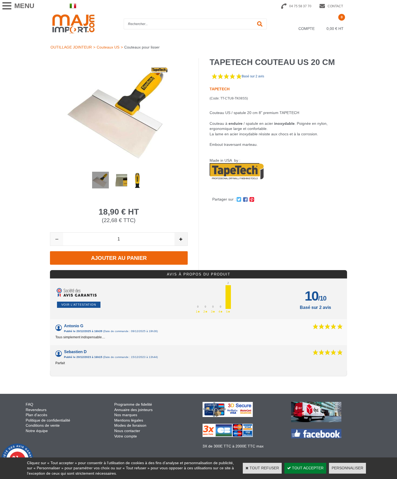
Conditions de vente (43, 425)
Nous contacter (127, 431)
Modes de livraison (130, 425)
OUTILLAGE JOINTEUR (71, 47)
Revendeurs (36, 410)
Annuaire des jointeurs (134, 410)
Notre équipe (37, 431)
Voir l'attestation (78, 304)
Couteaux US (108, 47)
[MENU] (7, 5)
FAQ (29, 404)
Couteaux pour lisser (142, 47)
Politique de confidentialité (48, 420)
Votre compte (125, 436)
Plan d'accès (36, 415)
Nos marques (125, 415)
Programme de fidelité (133, 404)
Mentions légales (128, 420)
